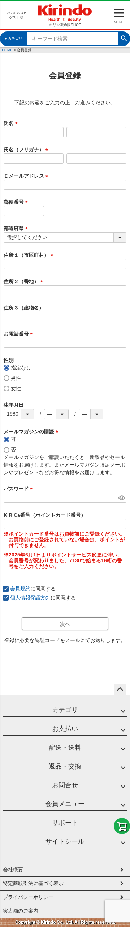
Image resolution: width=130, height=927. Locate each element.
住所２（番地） (25, 281)
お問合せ (65, 785)
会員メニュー (65, 803)
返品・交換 (65, 766)
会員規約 (20, 589)
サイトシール (65, 841)
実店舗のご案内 (20, 911)
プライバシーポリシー (28, 897)
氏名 (12, 123)
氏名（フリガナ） (27, 149)
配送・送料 (65, 747)
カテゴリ (65, 710)
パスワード (19, 488)
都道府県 (17, 228)
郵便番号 (17, 202)
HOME (7, 50)
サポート (65, 822)
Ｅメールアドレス (27, 176)
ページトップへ (120, 689)
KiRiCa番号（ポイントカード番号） (45, 515)
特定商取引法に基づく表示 (33, 883)
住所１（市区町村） (30, 255)
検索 (123, 37)
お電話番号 (19, 334)
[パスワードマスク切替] (121, 497)
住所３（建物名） (24, 308)
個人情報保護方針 (30, 598)
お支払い (65, 728)
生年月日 (14, 405)
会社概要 (13, 869)
